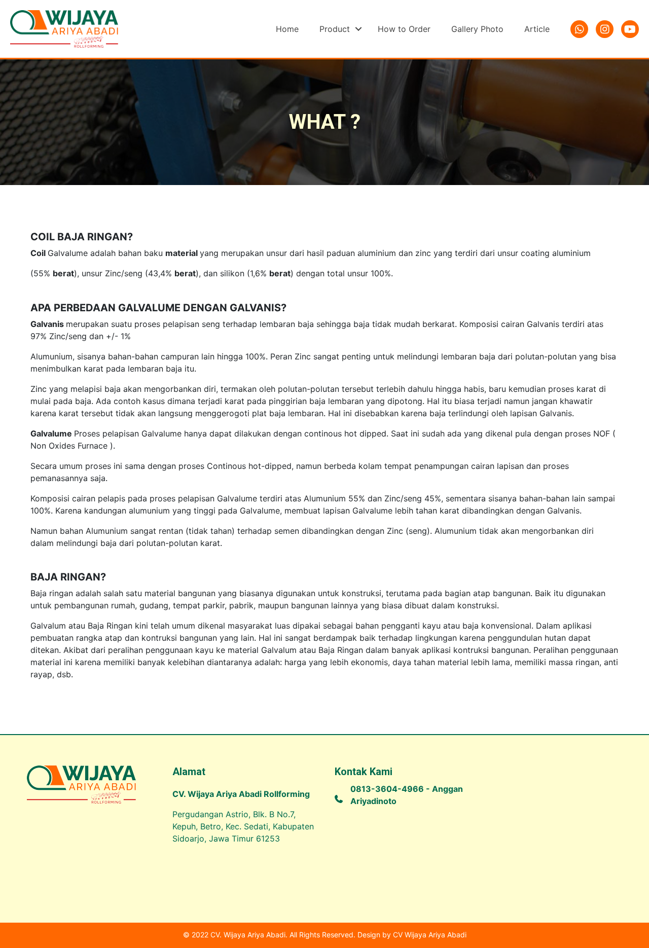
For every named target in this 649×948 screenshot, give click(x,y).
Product (334, 29)
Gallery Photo (477, 29)
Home (287, 29)
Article (537, 29)
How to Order (404, 29)
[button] (358, 29)
